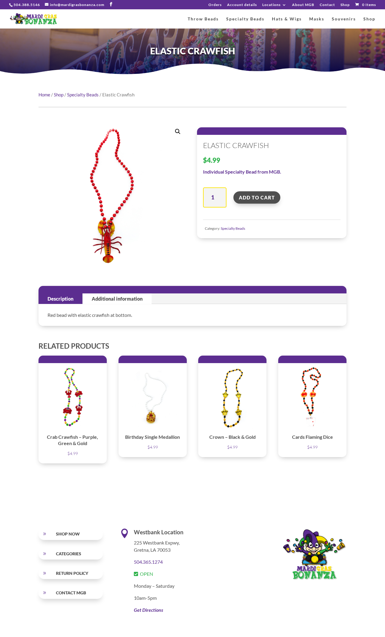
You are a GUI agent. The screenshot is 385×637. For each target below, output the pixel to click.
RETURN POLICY (72, 573)
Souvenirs (344, 19)
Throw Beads (203, 19)
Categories (68, 553)
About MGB (303, 5)
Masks (316, 19)
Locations (271, 5)
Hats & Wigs (287, 19)
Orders (215, 5)
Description (60, 299)
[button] (177, 131)
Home (44, 94)
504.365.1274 (148, 562)
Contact (327, 5)
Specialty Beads (245, 19)
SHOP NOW (68, 533)
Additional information (117, 299)
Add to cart (257, 197)
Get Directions (148, 610)
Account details (242, 5)
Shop (345, 5)
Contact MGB (71, 592)
